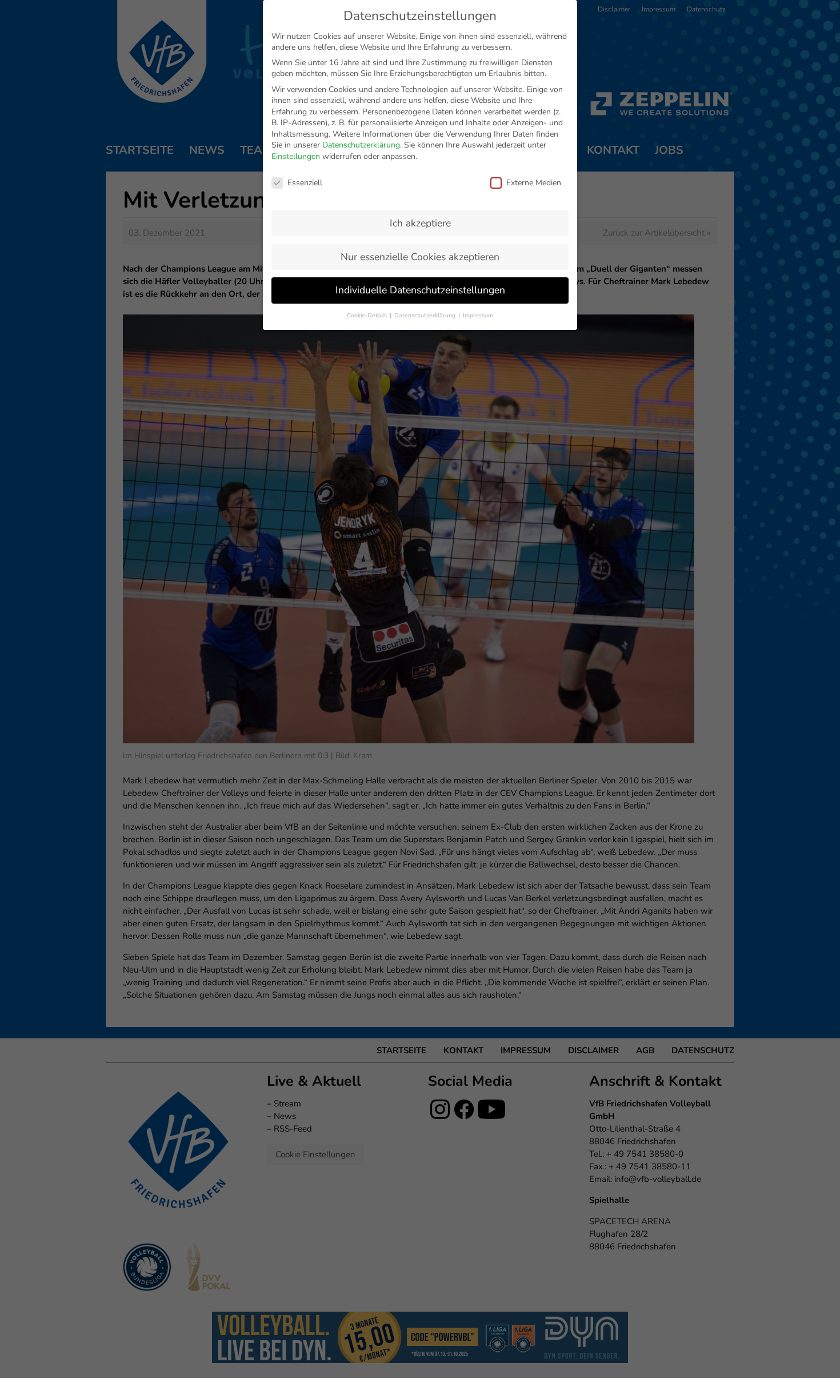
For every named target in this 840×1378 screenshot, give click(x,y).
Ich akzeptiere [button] (420, 223)
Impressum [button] (478, 315)
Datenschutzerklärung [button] (425, 315)
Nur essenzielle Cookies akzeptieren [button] (420, 257)
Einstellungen (295, 156)
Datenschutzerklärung (361, 145)
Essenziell (304, 182)
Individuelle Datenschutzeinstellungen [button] (420, 290)
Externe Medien (533, 182)
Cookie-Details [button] (368, 315)
